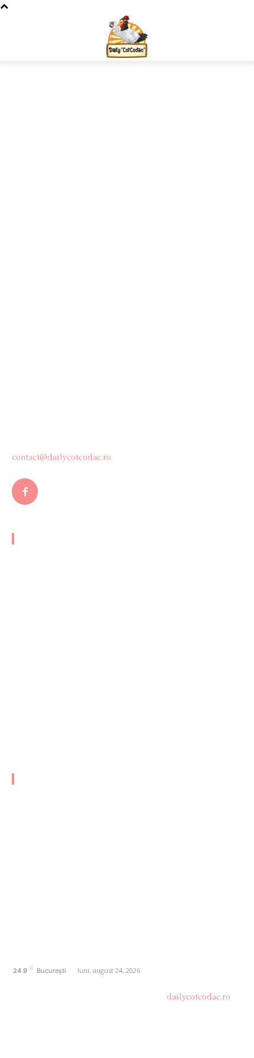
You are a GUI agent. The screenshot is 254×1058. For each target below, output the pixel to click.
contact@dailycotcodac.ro (61, 456)
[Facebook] (25, 491)
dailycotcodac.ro (198, 996)
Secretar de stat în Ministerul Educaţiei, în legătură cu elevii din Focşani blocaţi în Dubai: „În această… (116, 567)
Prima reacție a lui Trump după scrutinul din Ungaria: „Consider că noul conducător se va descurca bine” (115, 692)
